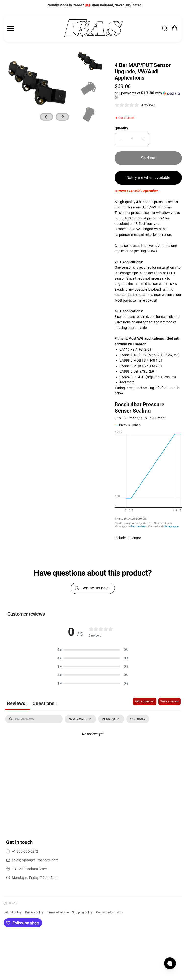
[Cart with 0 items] (174, 28)
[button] (174, 28)
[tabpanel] (93, 750)
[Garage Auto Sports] (93, 28)
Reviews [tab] (17, 703)
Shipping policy (82, 912)
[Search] (165, 28)
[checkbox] (137, 719)
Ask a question (144, 701)
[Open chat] (170, 963)
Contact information (109, 912)
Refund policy (13, 912)
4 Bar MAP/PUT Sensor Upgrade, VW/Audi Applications (143, 71)
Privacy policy (34, 912)
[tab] (44, 704)
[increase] (143, 139)
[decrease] (121, 139)
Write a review (169, 701)
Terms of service (58, 912)
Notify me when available (148, 177)
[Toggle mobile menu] (33, 28)
